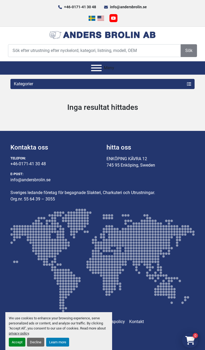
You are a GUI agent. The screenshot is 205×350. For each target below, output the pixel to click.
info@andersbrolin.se (128, 7)
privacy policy (19, 333)
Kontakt (136, 321)
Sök (188, 50)
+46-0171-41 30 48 (80, 7)
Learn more (57, 342)
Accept (17, 342)
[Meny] (96, 68)
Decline (35, 342)
